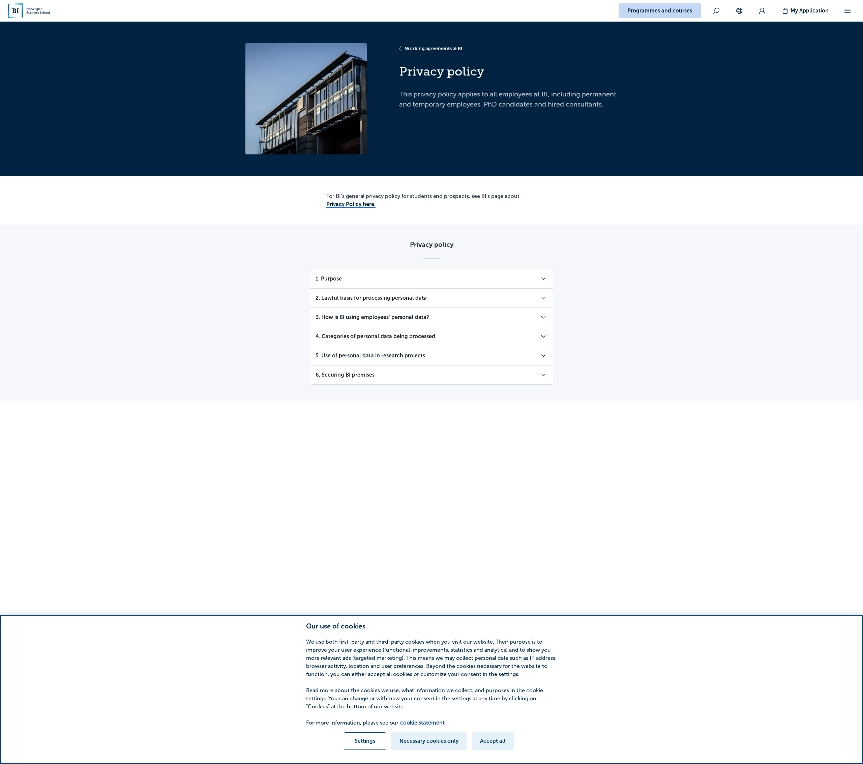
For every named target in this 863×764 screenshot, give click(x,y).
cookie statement (422, 723)
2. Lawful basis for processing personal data (371, 298)
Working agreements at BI (433, 48)
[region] (431, 689)
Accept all (493, 741)
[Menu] (847, 10)
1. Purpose (329, 279)
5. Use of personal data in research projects (370, 355)
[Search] (716, 10)
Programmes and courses (659, 10)
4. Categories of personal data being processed (375, 336)
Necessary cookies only (428, 741)
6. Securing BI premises (345, 375)
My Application (810, 10)
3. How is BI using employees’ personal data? (372, 317)
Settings (365, 741)
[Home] (29, 10)
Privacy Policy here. (351, 204)
